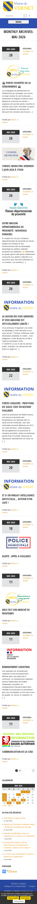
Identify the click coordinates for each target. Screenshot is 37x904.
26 (11, 138)
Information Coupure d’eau (15, 818)
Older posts (29, 770)
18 (11, 528)
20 (11, 467)
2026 (13, 49)
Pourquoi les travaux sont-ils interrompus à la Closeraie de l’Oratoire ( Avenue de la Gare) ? (17, 845)
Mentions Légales (18, 884)
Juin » (10, 806)
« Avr (4, 806)
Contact (32, 886)
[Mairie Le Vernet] (18, 11)
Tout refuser (25, 898)
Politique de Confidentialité (15, 886)
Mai (9, 49)
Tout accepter (13, 898)
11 (11, 581)
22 (11, 375)
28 (11, 55)
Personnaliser (19, 901)
